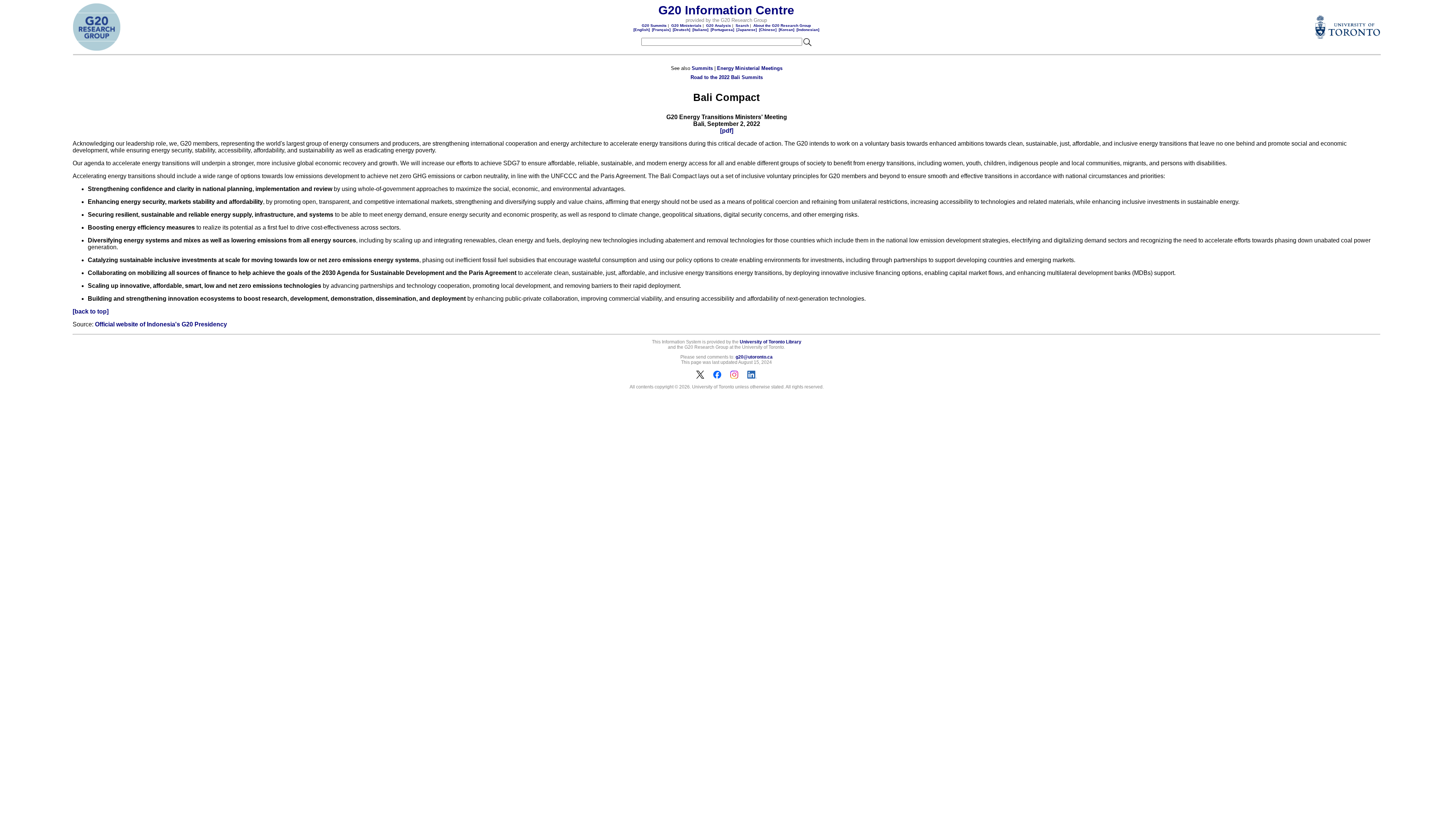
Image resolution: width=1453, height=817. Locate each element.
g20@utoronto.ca (754, 357)
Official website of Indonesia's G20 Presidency (161, 324)
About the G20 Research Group (782, 25)
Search (742, 25)
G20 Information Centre (726, 10)
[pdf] (726, 130)
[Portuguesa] (722, 30)
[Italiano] (700, 30)
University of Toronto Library (770, 342)
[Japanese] (746, 30)
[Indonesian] (808, 30)
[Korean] (786, 30)
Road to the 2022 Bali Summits (727, 77)
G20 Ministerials (686, 25)
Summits (702, 68)
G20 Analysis (718, 25)
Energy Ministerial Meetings (750, 68)
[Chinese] (767, 30)
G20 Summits (654, 25)
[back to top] (91, 311)
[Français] (661, 30)
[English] (641, 30)
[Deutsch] (681, 30)
